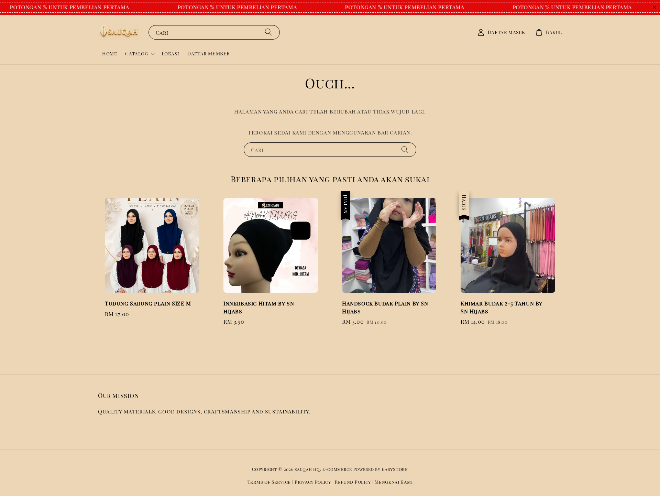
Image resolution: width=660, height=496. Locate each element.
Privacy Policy (313, 482)
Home (109, 53)
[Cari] (268, 32)
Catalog (136, 54)
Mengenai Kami (393, 482)
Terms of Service (269, 482)
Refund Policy (353, 482)
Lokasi (170, 53)
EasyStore (395, 469)
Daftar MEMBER (208, 53)
